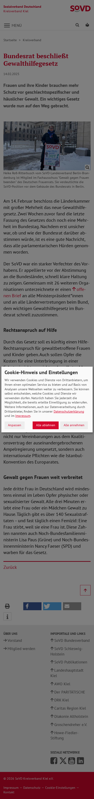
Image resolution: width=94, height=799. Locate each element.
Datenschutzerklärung (69, 411)
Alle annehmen (74, 425)
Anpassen (14, 425)
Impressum (22, 416)
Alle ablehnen (45, 425)
